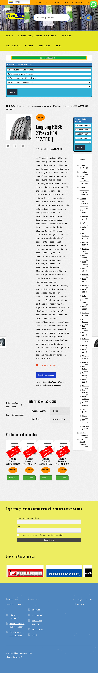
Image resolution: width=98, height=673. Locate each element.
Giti (84, 296)
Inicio (9, 35)
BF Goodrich (85, 236)
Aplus (84, 223)
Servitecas (44, 45)
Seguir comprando (46, 375)
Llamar (65, 2)
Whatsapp (55, 2)
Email (19, 526)
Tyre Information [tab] (15, 415)
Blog (58, 45)
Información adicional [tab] (12, 405)
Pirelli (85, 386)
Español (16, 2)
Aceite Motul (13, 45)
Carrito (36, 610)
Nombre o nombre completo (28, 518)
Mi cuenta (37, 615)
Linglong (57, 106)
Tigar (84, 416)
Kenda (84, 345)
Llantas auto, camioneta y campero (37, 35)
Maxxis (85, 362)
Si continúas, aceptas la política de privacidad (41, 535)
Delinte (85, 274)
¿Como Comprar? (14, 657)
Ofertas (29, 45)
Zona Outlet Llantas (83, 441)
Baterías (66, 35)
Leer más (12, 478)
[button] (28, 118)
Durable (85, 285)
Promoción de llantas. (81, 2)
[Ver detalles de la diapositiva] (25, 571)
